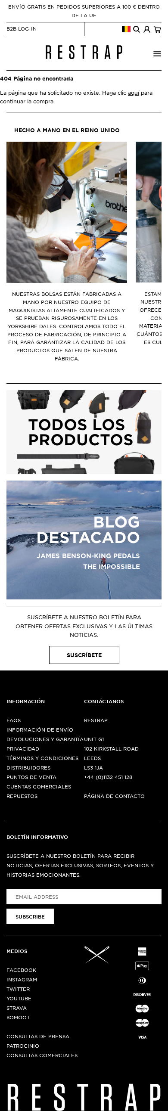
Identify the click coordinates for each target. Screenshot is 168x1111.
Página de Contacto (114, 796)
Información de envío (39, 729)
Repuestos (21, 796)
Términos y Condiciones (42, 758)
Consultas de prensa (37, 1036)
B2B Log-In (21, 28)
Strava (16, 1008)
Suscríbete (84, 655)
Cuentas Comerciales (38, 786)
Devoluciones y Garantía (45, 739)
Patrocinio (22, 1046)
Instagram (21, 979)
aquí (133, 92)
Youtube (18, 998)
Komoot (18, 1017)
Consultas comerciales (42, 1055)
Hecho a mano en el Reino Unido (67, 130)
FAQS (13, 720)
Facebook (21, 970)
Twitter (18, 989)
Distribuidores (28, 767)
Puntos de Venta (31, 777)
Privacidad (22, 748)
